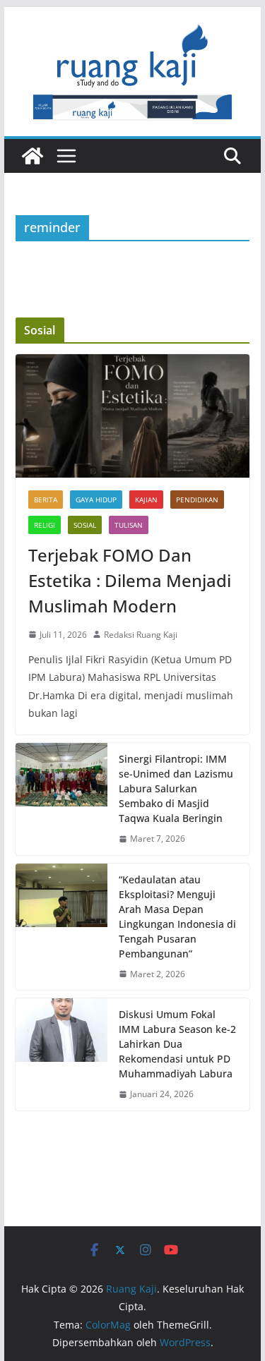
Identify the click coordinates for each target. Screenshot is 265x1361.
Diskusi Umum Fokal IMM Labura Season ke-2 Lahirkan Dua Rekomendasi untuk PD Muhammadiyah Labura (177, 1044)
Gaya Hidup (96, 499)
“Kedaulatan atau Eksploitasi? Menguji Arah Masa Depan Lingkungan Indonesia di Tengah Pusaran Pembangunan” (177, 916)
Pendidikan (197, 499)
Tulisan (128, 525)
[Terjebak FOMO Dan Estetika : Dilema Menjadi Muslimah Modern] (133, 415)
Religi (44, 525)
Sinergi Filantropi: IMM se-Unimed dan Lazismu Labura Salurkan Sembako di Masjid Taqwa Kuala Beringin (176, 788)
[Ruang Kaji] (32, 156)
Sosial (84, 525)
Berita (45, 499)
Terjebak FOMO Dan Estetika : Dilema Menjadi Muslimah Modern (129, 580)
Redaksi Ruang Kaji (140, 635)
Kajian (146, 499)
